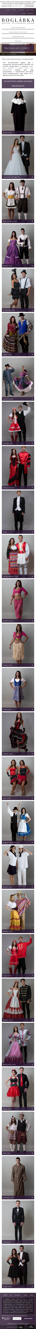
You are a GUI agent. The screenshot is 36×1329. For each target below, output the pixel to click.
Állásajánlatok (21, 9)
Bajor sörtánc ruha (10, 221)
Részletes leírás (17, 6)
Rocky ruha (7, 1109)
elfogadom (29, 6)
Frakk (5, 532)
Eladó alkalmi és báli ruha (18, 32)
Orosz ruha (7, 976)
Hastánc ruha (8, 621)
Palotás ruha (7, 1020)
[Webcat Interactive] (30, 1327)
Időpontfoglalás (29, 9)
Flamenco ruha (8, 488)
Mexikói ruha (8, 931)
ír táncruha (7, 709)
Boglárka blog (30, 13)
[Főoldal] (18, 20)
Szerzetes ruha (8, 1197)
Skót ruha (6, 1153)
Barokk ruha (7, 266)
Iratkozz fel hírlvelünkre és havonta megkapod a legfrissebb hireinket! (14, 1315)
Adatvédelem (7, 1318)
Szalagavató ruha (18, 36)
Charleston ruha (9, 310)
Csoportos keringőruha (11, 177)
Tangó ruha (7, 1286)
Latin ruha (7, 798)
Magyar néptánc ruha (11, 842)
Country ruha (8, 399)
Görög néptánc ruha (10, 576)
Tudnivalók (8, 9)
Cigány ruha (7, 354)
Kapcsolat (14, 9)
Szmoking (6, 1242)
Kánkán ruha (7, 754)
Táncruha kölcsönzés (11, 54)
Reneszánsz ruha (9, 1064)
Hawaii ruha (7, 665)
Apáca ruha (7, 133)
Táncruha (18, 41)
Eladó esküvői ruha (18, 27)
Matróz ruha (7, 887)
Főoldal (23, 13)
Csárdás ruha (8, 443)
